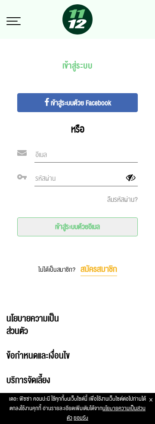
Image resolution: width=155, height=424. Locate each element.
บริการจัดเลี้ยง (28, 380)
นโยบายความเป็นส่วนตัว (32, 325)
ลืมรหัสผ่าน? (122, 199)
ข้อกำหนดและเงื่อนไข (38, 356)
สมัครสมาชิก (99, 269)
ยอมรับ (81, 418)
